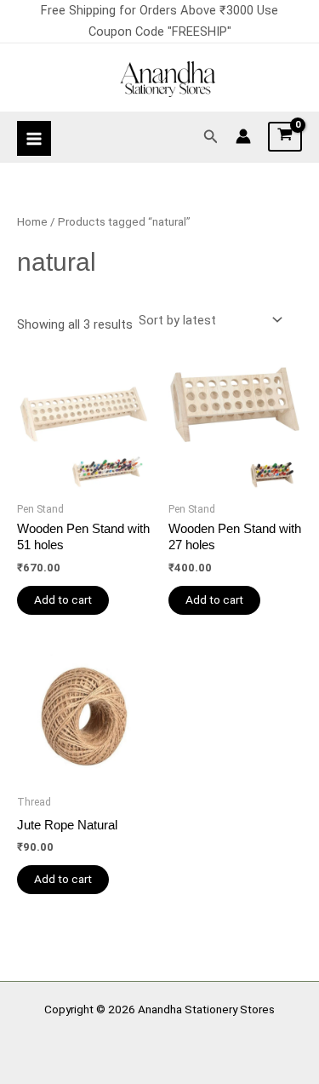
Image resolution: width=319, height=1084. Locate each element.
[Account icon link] (243, 136)
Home (32, 221)
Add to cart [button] (63, 599)
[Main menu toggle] (34, 138)
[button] (211, 136)
